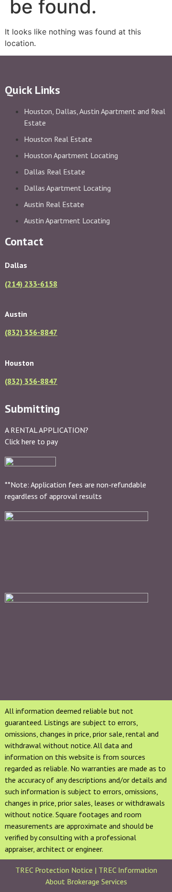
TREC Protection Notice (55, 870)
